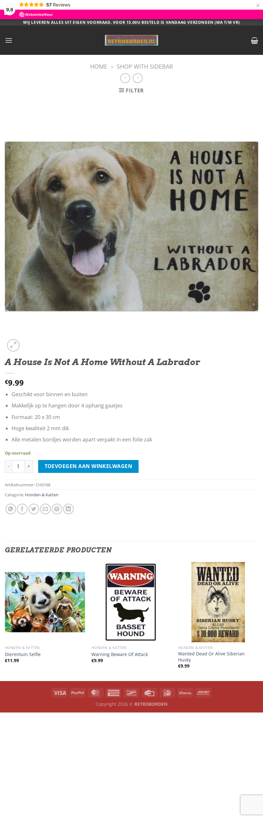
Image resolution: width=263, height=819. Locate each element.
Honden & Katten (41, 495)
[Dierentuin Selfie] (45, 602)
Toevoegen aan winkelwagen (88, 466)
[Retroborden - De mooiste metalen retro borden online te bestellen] (131, 40)
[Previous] (5, 621)
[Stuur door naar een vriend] (45, 509)
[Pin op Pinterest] (57, 509)
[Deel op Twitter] (34, 509)
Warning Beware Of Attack (119, 654)
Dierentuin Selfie (23, 654)
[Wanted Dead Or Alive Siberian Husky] (218, 602)
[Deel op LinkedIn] (68, 509)
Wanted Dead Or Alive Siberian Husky (211, 657)
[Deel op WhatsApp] (10, 509)
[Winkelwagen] (254, 40)
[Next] (258, 621)
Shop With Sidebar (145, 66)
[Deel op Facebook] (22, 509)
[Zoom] (13, 345)
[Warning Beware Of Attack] (131, 602)
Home (98, 66)
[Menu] (9, 40)
